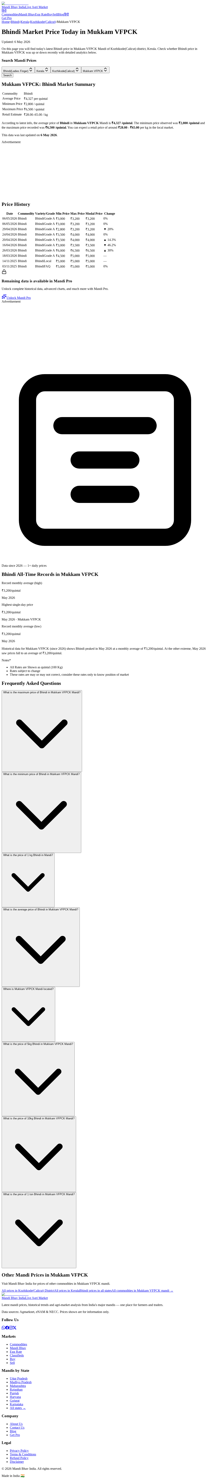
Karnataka (16, 1404)
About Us (16, 1424)
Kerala (25, 22)
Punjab (14, 1393)
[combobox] (18, 69)
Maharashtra (18, 1386)
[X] (14, 1328)
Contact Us (17, 1427)
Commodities (10, 14)
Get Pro (7, 18)
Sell (55, 14)
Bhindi (15, 22)
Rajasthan (16, 1389)
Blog (61, 14)
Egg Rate (41, 14)
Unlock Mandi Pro (19, 298)
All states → (18, 1408)
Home (6, 22)
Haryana (15, 1397)
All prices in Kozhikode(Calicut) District (28, 1290)
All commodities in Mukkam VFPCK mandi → (142, 1290)
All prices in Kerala (66, 1290)
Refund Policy (19, 1458)
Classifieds (17, 1355)
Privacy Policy (19, 1450)
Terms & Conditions (23, 1454)
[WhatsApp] (3, 1328)
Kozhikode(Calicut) (43, 22)
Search (7, 75)
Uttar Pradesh (18, 1378)
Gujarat (14, 1400)
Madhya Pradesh (21, 1382)
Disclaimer (17, 1461)
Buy (50, 14)
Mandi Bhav (27, 14)
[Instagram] (11, 1328)
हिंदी (4, 10)
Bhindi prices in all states (95, 1290)
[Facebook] (7, 1328)
